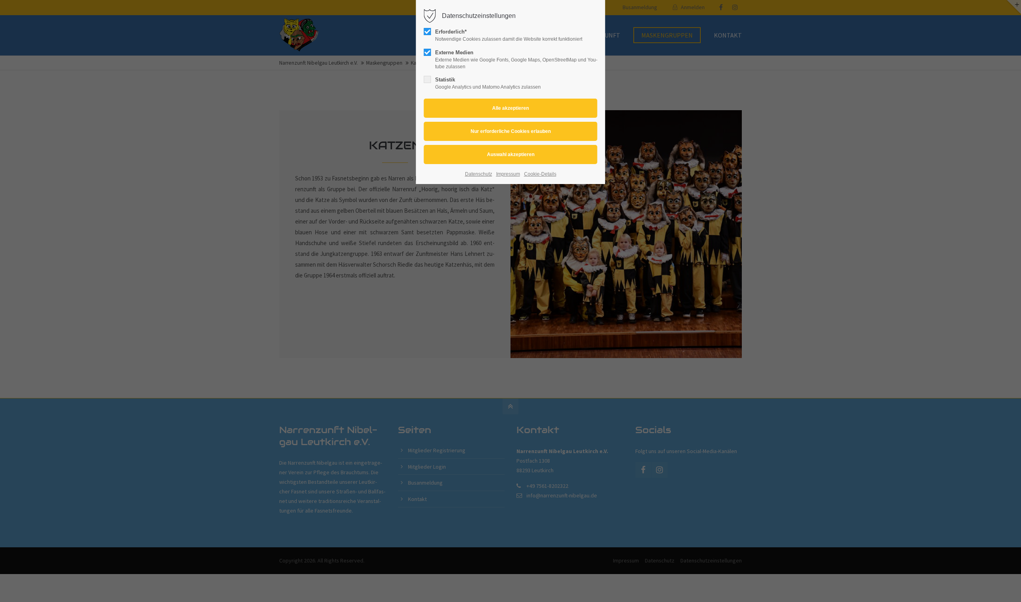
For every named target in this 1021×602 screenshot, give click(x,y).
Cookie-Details (540, 174)
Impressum (508, 174)
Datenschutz (478, 174)
